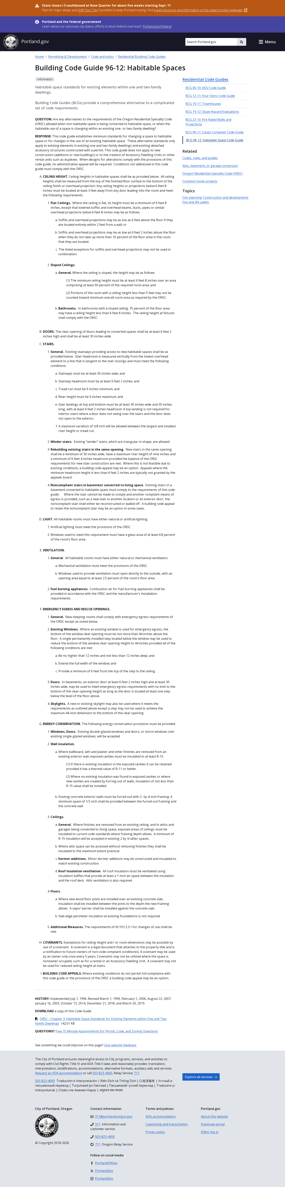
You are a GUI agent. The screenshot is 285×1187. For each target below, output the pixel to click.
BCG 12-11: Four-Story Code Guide (210, 96)
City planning (192, 197)
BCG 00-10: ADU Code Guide (206, 88)
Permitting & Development (67, 56)
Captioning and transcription (167, 1124)
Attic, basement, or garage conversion (210, 166)
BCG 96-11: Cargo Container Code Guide (215, 132)
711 (136, 1073)
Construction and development (225, 197)
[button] (267, 41)
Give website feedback (120, 1045)
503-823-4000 (102, 1073)
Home (39, 56)
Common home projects (199, 181)
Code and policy (102, 56)
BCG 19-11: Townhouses (203, 104)
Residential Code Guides (205, 79)
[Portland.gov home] (26, 42)
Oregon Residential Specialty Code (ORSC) (212, 173)
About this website (214, 1116)
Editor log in (209, 1132)
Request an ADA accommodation (58, 1073)
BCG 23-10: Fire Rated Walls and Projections (208, 121)
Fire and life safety (195, 202)
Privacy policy (155, 1132)
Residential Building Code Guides (142, 56)
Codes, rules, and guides (200, 158)
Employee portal (213, 1124)
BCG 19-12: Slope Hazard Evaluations (212, 111)
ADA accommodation (161, 1116)
